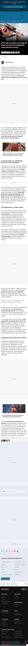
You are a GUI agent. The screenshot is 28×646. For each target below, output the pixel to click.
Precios (8, 21)
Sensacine (16, 604)
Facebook (12, 52)
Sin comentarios (6, 52)
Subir (23, 589)
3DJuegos (16, 596)
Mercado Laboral (21, 437)
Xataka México (4, 631)
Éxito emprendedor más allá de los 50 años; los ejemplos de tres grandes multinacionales (13, 416)
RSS (12, 551)
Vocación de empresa (10, 437)
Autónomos (16, 569)
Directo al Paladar (4, 612)
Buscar (26, 584)
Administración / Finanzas (19, 562)
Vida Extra (16, 597)
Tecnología (16, 567)
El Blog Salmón (17, 621)
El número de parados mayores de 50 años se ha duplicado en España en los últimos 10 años (13, 154)
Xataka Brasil (4, 633)
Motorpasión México (18, 637)
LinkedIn (17, 551)
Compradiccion (4, 624)
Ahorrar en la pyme (18, 572)
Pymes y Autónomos (18, 623)
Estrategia (3, 564)
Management (4, 567)
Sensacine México (18, 633)
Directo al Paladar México (6, 637)
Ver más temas (5, 578)
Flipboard (16, 52)
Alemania (14, 21)
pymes (2, 569)
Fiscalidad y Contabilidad (19, 564)
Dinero (4, 21)
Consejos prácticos (5, 562)
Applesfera (3, 599)
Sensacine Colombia (18, 635)
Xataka (2, 596)
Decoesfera (3, 623)
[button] (10, 62)
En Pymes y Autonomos (7, 152)
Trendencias (3, 621)
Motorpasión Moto (18, 614)
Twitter (14, 52)
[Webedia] (5, 590)
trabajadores (17, 574)
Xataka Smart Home (5, 601)
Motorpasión (17, 612)
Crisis (22, 21)
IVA (18, 21)
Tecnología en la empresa (6, 574)
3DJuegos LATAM (18, 631)
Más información (15, 644)
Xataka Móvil (4, 597)
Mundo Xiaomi (4, 603)
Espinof (15, 606)
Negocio (3, 572)
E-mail (19, 52)
